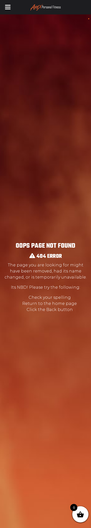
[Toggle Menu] (7, 7)
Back (51, 309)
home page (64, 303)
